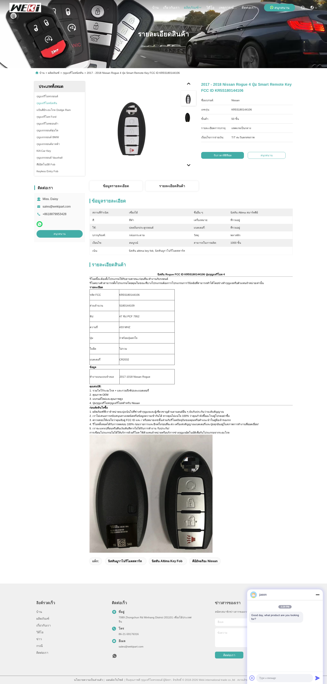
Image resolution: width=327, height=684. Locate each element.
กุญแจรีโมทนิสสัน (73, 72)
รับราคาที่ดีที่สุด (223, 155)
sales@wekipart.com (57, 206)
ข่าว (39, 639)
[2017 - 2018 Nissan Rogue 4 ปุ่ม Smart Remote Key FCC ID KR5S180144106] (133, 125)
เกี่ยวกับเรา (171, 7)
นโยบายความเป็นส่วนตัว (88, 679)
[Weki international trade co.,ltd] (25, 7)
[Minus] (317, 594)
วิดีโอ (210, 7)
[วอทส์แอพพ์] (39, 224)
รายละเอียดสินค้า (172, 186)
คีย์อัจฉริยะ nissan (205, 561)
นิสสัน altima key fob (167, 561)
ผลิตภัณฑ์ (191, 7)
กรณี (39, 645)
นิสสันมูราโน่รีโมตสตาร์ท (125, 561)
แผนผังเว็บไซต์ (114, 679)
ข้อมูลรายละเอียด (116, 186)
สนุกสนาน (281, 8)
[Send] (318, 678)
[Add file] (252, 678)
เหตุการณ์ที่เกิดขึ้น (228, 7)
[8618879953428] (114, 656)
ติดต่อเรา (248, 7)
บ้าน (155, 7)
